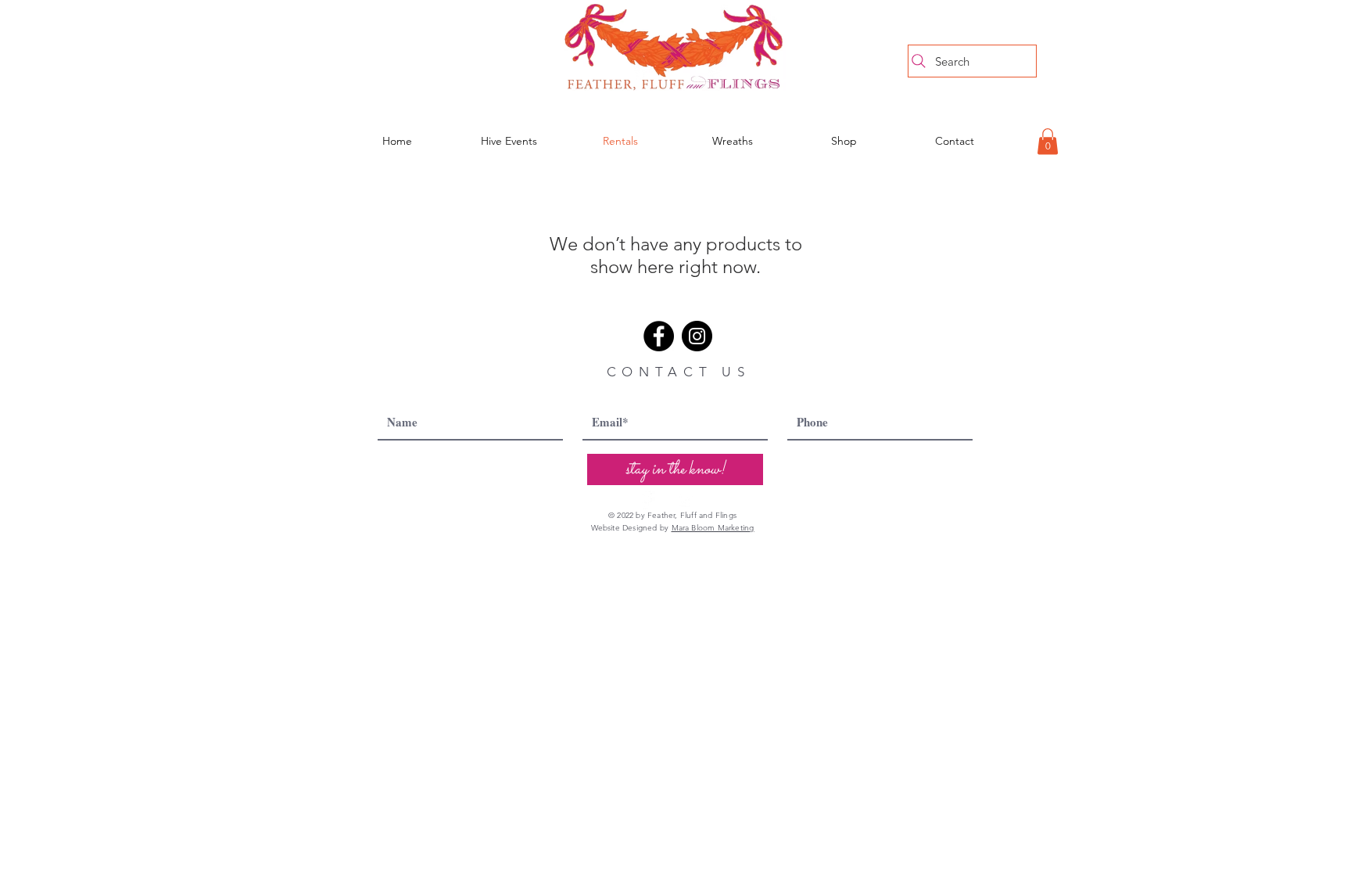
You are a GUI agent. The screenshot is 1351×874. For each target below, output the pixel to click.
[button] (1048, 141)
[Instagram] (697, 336)
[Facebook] (658, 336)
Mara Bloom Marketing (713, 528)
